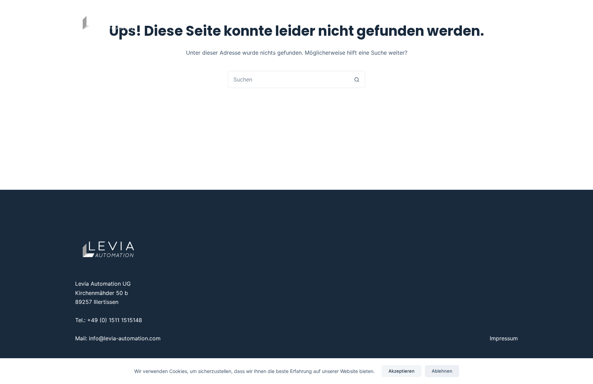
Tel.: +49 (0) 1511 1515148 (108, 320)
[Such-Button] (356, 79)
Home (244, 20)
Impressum (504, 338)
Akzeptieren (401, 371)
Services (278, 20)
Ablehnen (442, 371)
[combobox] (288, 79)
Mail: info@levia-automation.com (118, 338)
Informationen (330, 20)
